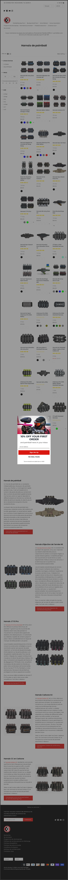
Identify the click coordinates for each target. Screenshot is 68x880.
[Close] (49, 418)
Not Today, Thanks (34, 456)
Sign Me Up (34, 452)
